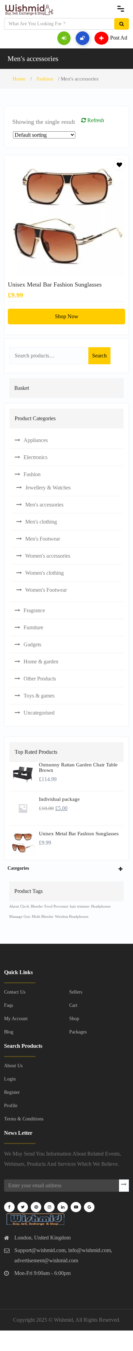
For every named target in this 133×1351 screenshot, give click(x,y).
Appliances (36, 440)
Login (10, 1079)
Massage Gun (19, 917)
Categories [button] (18, 868)
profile (10, 1105)
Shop (74, 1018)
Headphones (100, 906)
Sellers (75, 992)
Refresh (95, 120)
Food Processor (56, 906)
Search (99, 355)
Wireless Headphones (71, 917)
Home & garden (41, 661)
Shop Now (66, 316)
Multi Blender (43, 917)
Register (12, 1092)
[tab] (66, 868)
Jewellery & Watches (48, 487)
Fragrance (34, 610)
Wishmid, (64, 1320)
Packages (78, 1031)
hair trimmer (80, 906)
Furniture (33, 627)
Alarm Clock (19, 906)
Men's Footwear (42, 539)
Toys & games (39, 696)
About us (13, 1065)
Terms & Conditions (23, 1118)
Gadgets (32, 644)
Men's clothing (41, 522)
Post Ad (118, 37)
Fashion (44, 79)
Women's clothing (44, 573)
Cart (73, 1005)
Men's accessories (33, 59)
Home (19, 79)
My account (16, 1018)
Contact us (14, 992)
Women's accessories (47, 556)
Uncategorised (39, 713)
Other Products (40, 678)
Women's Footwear (46, 590)
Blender (37, 906)
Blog (8, 1031)
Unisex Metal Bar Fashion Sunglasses (55, 284)
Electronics (35, 457)
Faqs (8, 1005)
